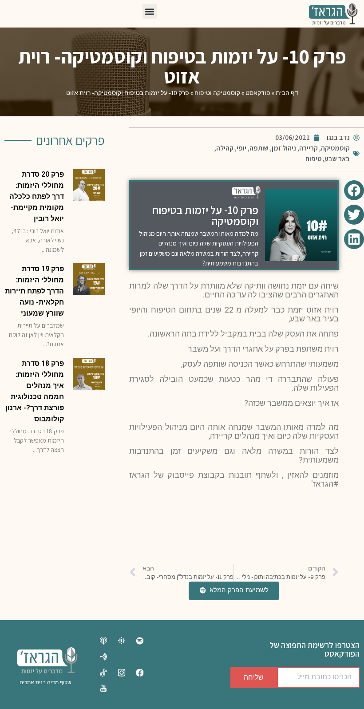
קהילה (224, 148)
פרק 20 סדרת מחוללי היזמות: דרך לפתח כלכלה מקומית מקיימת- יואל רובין (36, 196)
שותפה (259, 148)
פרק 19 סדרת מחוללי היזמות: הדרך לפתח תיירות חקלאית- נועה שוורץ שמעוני (34, 291)
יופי (241, 148)
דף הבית (287, 93)
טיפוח (313, 158)
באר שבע (337, 158)
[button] (149, 11)
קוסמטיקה (335, 148)
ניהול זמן (284, 148)
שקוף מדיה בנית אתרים (45, 682)
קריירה (308, 148)
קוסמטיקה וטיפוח (217, 93)
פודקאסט (257, 93)
